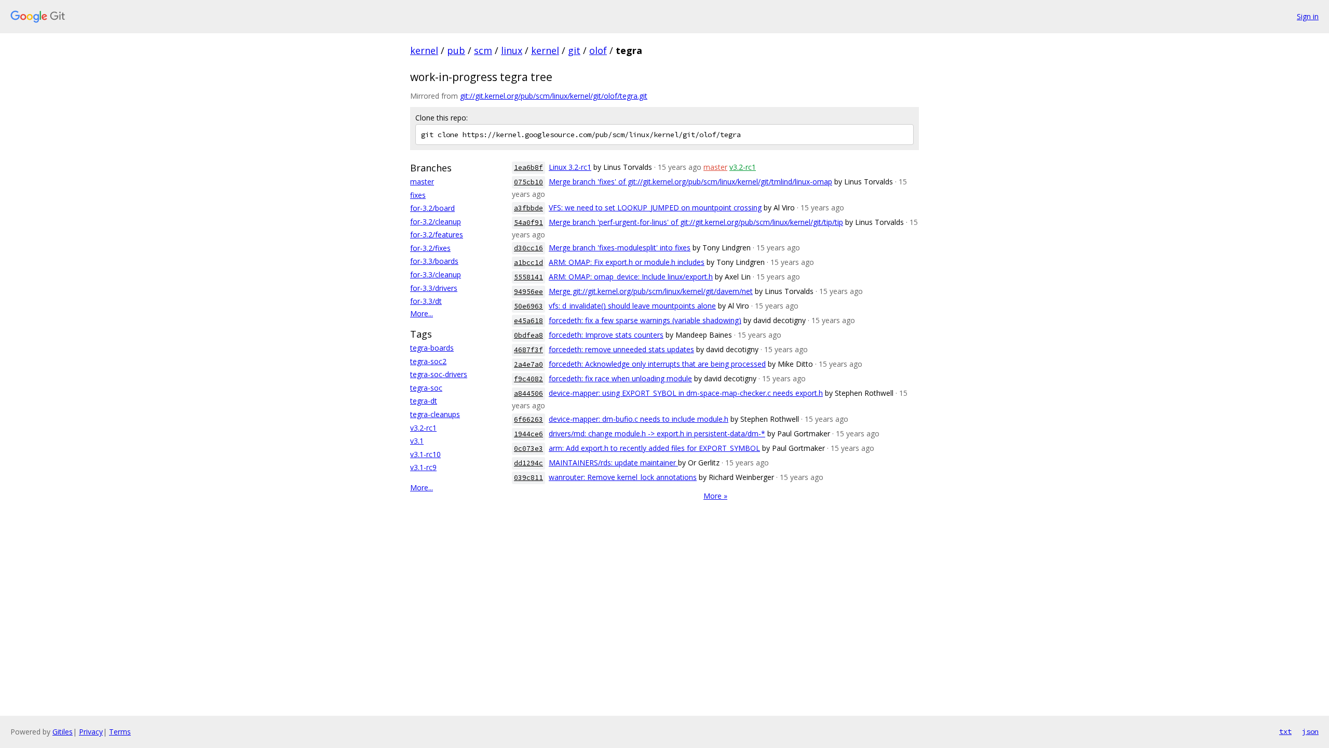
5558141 (528, 277)
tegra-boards (432, 348)
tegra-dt (423, 401)
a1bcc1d (528, 262)
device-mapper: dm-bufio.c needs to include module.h (638, 419)
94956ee (528, 291)
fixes (418, 195)
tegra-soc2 (428, 361)
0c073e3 (528, 448)
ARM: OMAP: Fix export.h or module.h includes (626, 262)
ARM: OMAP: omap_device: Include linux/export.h (631, 277)
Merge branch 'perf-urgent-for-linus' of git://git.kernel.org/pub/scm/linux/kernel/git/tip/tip (696, 222)
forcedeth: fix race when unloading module (620, 378)
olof (598, 50)
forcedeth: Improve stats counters (606, 335)
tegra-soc (426, 388)
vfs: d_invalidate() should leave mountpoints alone (632, 306)
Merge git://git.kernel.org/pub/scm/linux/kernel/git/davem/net (651, 291)
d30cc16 (528, 248)
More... (421, 313)
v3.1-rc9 (423, 467)
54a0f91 (528, 222)
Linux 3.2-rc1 (570, 167)
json (1310, 731)
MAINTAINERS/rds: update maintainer (613, 463)
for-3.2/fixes (430, 248)
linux (511, 50)
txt (1285, 731)
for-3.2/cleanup (435, 221)
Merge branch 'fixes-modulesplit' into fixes (619, 247)
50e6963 (528, 306)
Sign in (1308, 16)
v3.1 (417, 441)
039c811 (528, 477)
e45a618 (528, 320)
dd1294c (528, 463)
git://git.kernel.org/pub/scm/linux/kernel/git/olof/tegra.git (553, 96)
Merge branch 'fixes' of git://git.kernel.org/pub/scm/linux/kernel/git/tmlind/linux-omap (690, 181)
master (422, 181)
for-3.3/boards (434, 261)
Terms (120, 732)
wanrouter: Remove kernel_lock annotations (623, 477)
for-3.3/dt (426, 301)
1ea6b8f (528, 167)
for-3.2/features (436, 234)
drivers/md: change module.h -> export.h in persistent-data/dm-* (657, 433)
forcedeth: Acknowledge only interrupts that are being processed (657, 364)
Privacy (91, 732)
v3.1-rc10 (425, 454)
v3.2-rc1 (423, 428)
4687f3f (528, 349)
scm (483, 50)
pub (456, 50)
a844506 (528, 393)
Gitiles (62, 732)
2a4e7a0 (528, 364)
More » (715, 496)
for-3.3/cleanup (435, 274)
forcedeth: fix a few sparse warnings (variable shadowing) (645, 320)
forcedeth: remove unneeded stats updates (621, 349)
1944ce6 (528, 434)
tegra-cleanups (435, 414)
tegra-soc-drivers (438, 374)
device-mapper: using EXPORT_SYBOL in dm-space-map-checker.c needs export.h (686, 393)
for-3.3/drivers (433, 288)
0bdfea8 (528, 335)
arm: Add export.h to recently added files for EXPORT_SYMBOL (654, 448)
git (574, 50)
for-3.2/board (432, 208)
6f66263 (528, 419)
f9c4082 (528, 379)
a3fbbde (528, 208)
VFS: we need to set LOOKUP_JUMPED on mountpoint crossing (655, 207)
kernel (424, 50)
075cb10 (528, 182)
